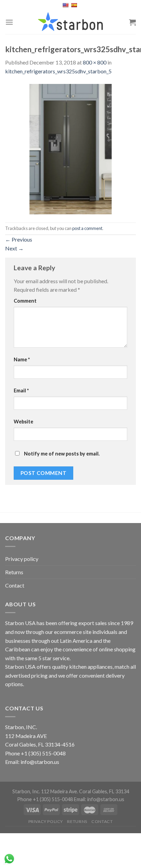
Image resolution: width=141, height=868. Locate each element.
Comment (25, 301)
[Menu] (9, 22)
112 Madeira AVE (26, 736)
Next (14, 248)
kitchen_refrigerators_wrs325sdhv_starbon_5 (58, 71)
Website (23, 421)
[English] (66, 5)
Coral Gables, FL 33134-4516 (40, 744)
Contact (14, 585)
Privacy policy (21, 558)
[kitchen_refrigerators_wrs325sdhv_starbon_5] (70, 148)
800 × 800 (94, 62)
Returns (14, 572)
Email (21, 390)
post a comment (87, 228)
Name (22, 359)
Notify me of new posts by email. (62, 454)
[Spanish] (75, 5)
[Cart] (132, 22)
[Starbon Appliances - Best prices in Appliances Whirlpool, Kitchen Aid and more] (70, 22)
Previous (18, 239)
